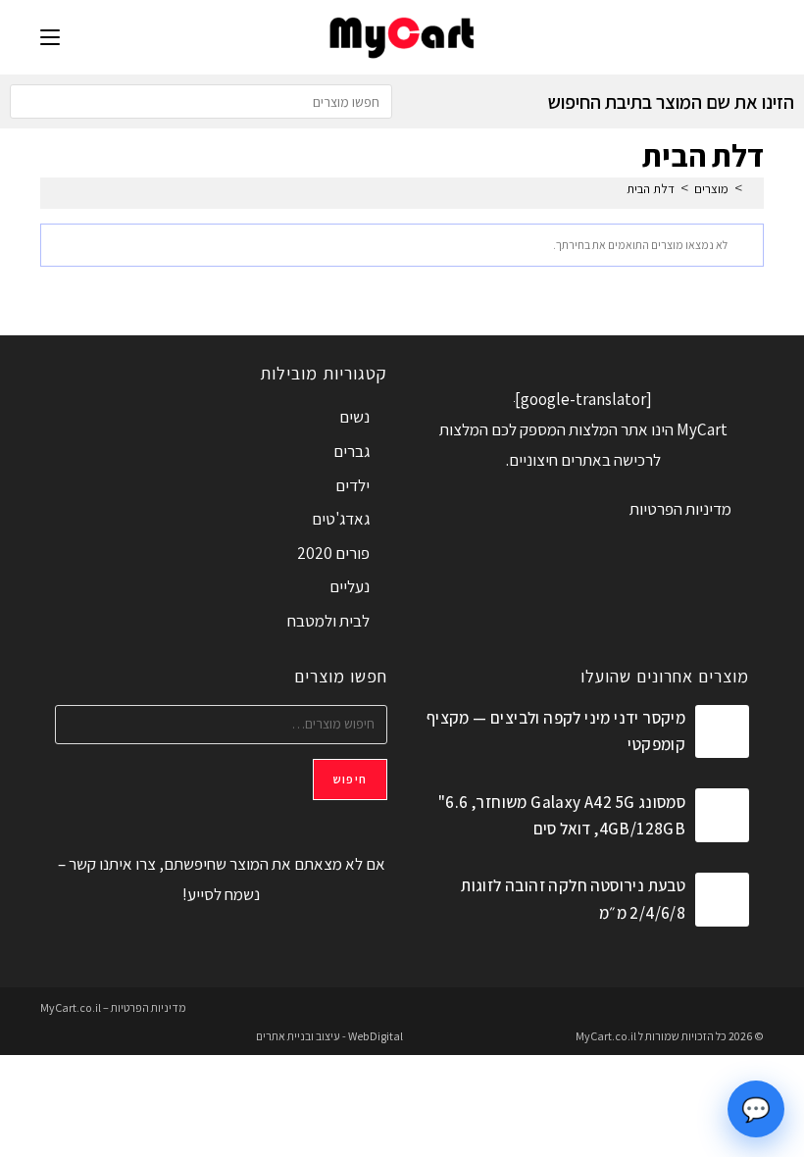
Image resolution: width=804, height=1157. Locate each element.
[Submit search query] (29, 101)
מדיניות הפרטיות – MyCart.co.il (113, 1007)
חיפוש (350, 779)
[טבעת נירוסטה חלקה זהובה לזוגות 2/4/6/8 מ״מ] (722, 900)
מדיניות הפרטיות (680, 509)
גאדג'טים (341, 518)
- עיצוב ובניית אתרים (301, 1036)
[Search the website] (201, 100)
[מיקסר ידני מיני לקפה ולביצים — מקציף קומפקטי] (722, 732)
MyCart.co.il (607, 1036)
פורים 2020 (333, 553)
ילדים (352, 485)
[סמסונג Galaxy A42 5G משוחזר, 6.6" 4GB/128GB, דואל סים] (722, 815)
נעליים (349, 586)
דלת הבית (651, 188)
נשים (354, 417)
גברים (351, 451)
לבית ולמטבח (328, 620)
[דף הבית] (753, 188)
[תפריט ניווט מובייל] (50, 36)
